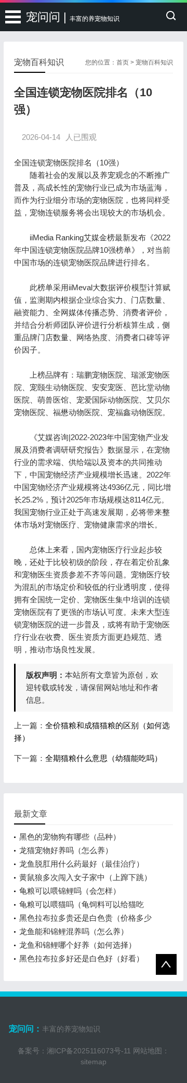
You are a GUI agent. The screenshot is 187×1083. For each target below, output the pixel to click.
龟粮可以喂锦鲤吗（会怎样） (70, 890)
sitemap (93, 1062)
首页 (122, 62)
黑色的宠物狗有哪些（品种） (70, 836)
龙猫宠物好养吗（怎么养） (66, 850)
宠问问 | (72, 16)
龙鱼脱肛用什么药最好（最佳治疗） (81, 863)
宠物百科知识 (154, 62)
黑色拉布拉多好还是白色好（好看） (81, 958)
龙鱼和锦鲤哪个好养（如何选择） (77, 944)
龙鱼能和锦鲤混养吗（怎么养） (73, 931)
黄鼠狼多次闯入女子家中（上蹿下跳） (85, 877)
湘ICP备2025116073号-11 (89, 1051)
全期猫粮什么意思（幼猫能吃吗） (103, 758)
